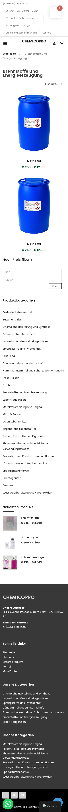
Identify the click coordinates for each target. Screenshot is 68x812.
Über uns (8, 657)
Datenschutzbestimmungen (21, 32)
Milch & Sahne (12, 414)
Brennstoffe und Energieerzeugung (25, 392)
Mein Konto (10, 671)
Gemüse (8, 485)
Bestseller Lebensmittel (17, 312)
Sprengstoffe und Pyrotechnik (22, 349)
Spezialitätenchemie (16, 471)
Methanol (34, 161)
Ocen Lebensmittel (15, 421)
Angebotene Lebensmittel (19, 429)
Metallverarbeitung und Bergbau (23, 407)
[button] (8, 804)
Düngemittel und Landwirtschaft (23, 363)
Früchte (8, 385)
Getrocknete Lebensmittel (19, 334)
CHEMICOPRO (34, 41)
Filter (55, 286)
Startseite (9, 54)
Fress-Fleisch (11, 378)
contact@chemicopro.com (25, 18)
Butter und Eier (12, 319)
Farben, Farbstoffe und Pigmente (24, 436)
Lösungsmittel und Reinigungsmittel (25, 463)
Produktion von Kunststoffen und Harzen (28, 456)
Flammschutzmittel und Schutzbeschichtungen (33, 370)
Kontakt (46, 32)
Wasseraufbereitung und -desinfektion (27, 492)
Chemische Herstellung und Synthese (26, 327)
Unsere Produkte (13, 662)
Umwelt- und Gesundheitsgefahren (25, 341)
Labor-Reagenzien (14, 400)
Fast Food (9, 356)
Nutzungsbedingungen (18, 25)
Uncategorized (12, 478)
